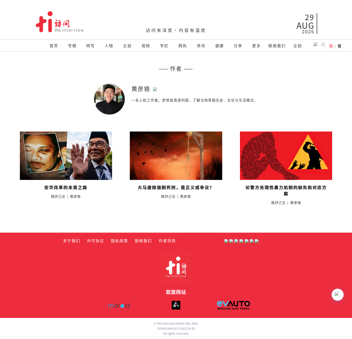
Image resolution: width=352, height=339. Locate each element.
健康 (219, 45)
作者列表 (167, 240)
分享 (238, 45)
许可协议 (95, 240)
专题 (72, 45)
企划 (127, 45)
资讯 (201, 45)
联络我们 (277, 45)
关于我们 (71, 240)
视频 (146, 45)
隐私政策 (119, 240)
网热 (182, 45)
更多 (256, 45)
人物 (109, 45)
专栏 (164, 45)
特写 (90, 45)
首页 (54, 45)
